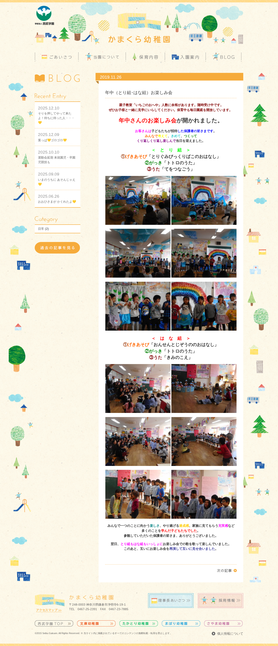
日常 (41, 228)
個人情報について (230, 633)
